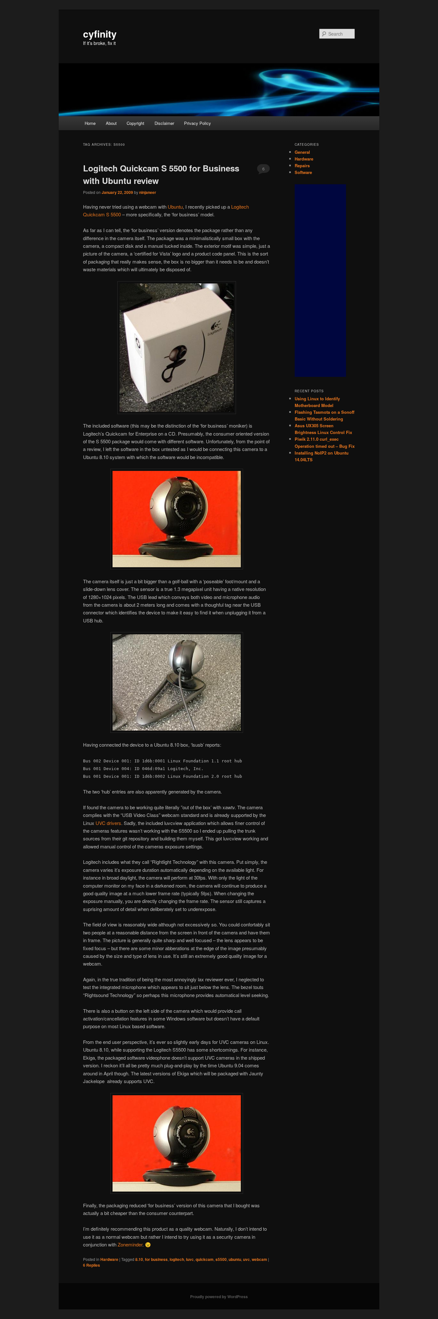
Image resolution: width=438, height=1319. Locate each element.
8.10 (139, 1259)
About (111, 123)
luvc (190, 1259)
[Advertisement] (320, 280)
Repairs (302, 165)
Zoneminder (130, 1244)
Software (303, 172)
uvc (246, 1259)
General (302, 152)
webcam (259, 1259)
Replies (91, 1265)
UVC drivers (108, 823)
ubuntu (235, 1259)
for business (156, 1259)
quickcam (205, 1259)
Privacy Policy (197, 123)
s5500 (221, 1259)
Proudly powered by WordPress (219, 1296)
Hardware (109, 1259)
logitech (177, 1259)
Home (90, 123)
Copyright (135, 123)
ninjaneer (147, 192)
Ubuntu (175, 206)
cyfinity (100, 33)
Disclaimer (164, 123)
